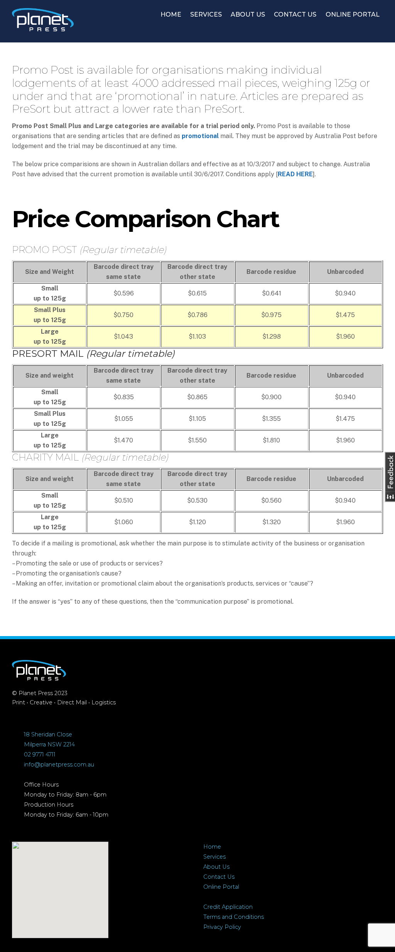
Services (214, 856)
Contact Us (219, 876)
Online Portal (221, 886)
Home (212, 846)
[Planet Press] (43, 27)
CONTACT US (295, 14)
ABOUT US (248, 14)
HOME (170, 14)
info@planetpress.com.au (59, 764)
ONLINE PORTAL (353, 14)
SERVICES (206, 14)
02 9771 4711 (40, 754)
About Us (216, 866)
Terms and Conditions (233, 916)
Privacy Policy (222, 926)
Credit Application (228, 906)
